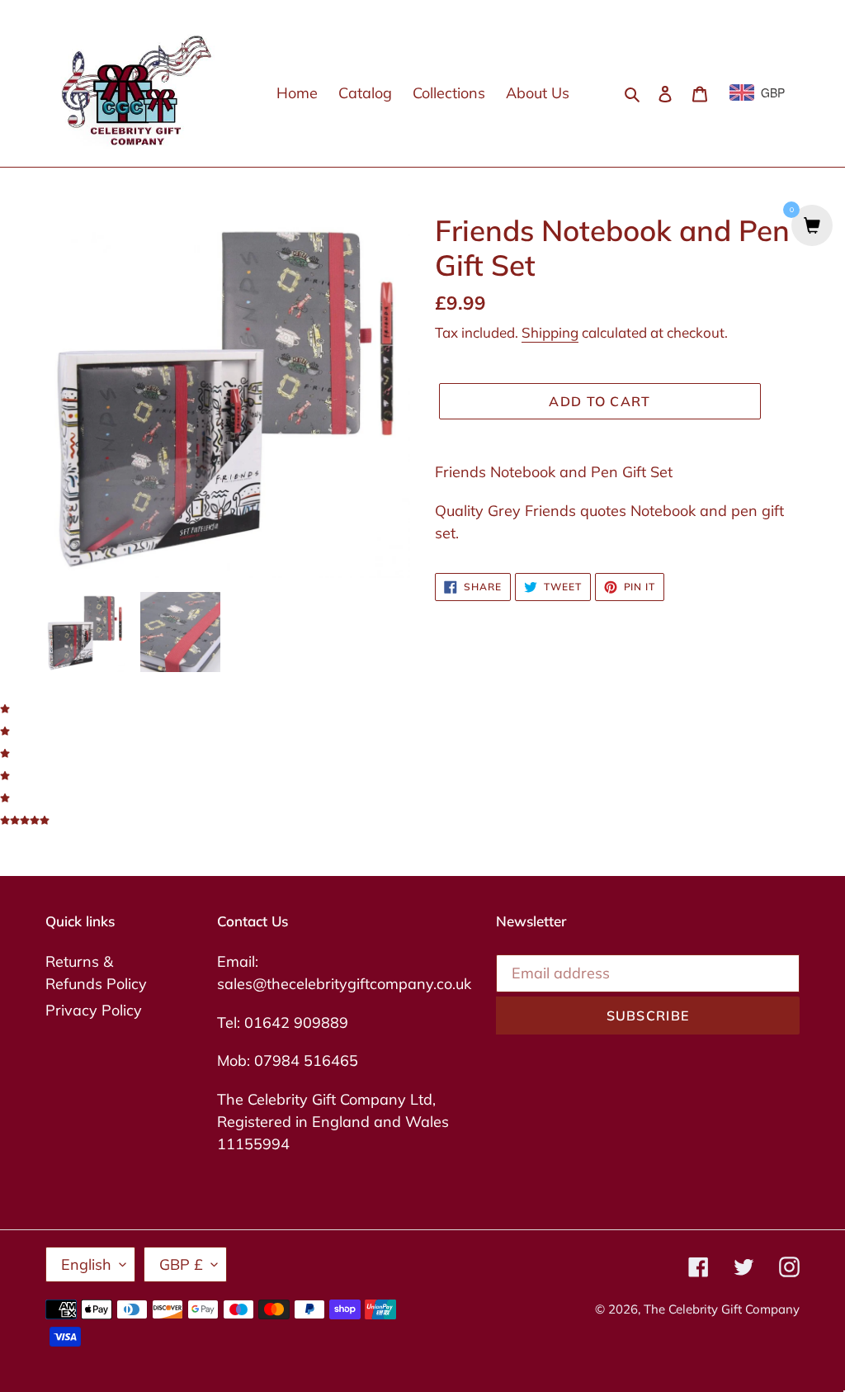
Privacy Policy (93, 1010)
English (86, 1264)
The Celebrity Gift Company (722, 1309)
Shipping (550, 332)
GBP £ (181, 1264)
